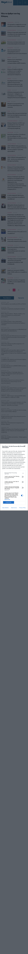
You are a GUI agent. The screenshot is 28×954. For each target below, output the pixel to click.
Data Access (14, 507)
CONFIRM (8, 502)
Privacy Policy (22, 507)
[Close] (25, 446)
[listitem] (14, 473)
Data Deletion (5, 507)
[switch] (22, 477)
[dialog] (14, 477)
